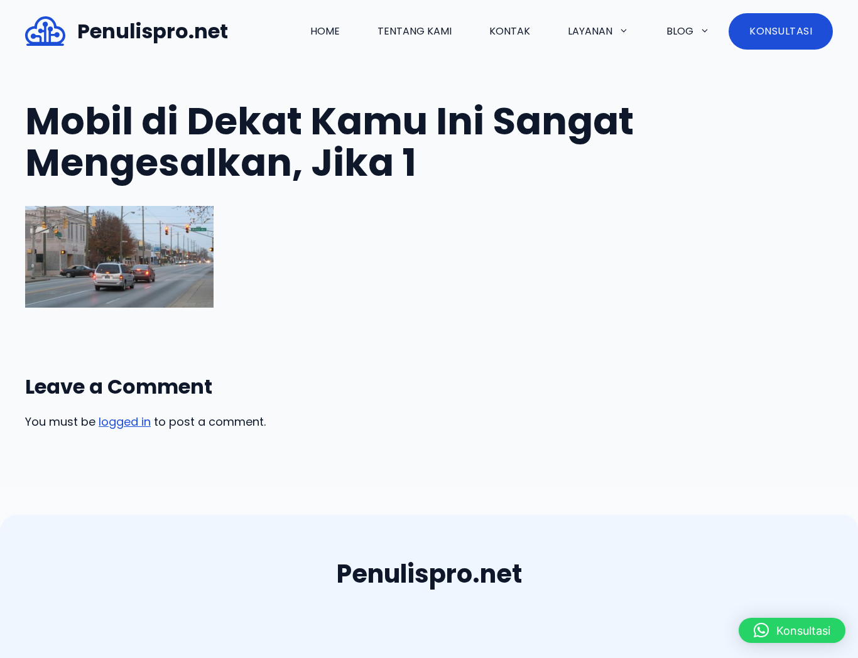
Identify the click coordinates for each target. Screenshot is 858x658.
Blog (679, 31)
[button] (792, 630)
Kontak (509, 31)
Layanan (590, 31)
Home (325, 31)
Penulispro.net (152, 31)
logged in (125, 421)
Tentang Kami (414, 31)
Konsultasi (780, 31)
